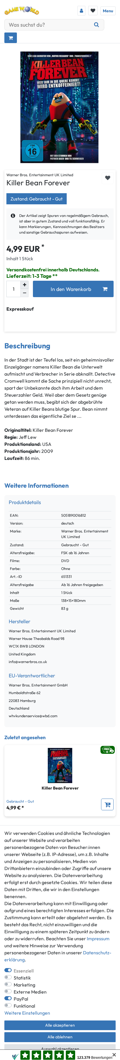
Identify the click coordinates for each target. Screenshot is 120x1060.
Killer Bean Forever (60, 788)
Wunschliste (108, 178)
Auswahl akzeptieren (60, 1049)
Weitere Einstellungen (27, 1013)
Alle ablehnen (60, 1037)
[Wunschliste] (93, 10)
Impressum (98, 938)
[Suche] (96, 24)
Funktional (24, 1006)
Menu (108, 10)
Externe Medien (30, 992)
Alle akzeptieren (60, 1025)
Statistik (22, 978)
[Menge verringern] (24, 293)
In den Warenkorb (71, 289)
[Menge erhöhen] (24, 285)
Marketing (24, 985)
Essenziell (24, 971)
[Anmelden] (81, 10)
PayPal (21, 999)
